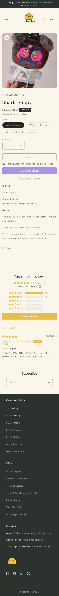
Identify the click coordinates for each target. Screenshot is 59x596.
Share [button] (9, 248)
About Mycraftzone (16, 514)
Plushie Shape (13, 430)
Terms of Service (14, 486)
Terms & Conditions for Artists (21, 493)
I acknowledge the (30, 164)
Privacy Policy (13, 500)
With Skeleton (15, 126)
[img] (9, 336)
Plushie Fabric (13, 437)
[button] (6, 18)
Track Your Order (15, 507)
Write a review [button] (29, 316)
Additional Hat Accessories (22, 133)
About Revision (14, 444)
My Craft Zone (33, 592)
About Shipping (14, 471)
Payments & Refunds (16, 478)
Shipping (5, 114)
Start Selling (12, 408)
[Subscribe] (49, 382)
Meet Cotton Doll (15, 451)
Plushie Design (13, 416)
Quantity (6, 139)
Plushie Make (13, 423)
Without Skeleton (40, 126)
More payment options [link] (29, 178)
